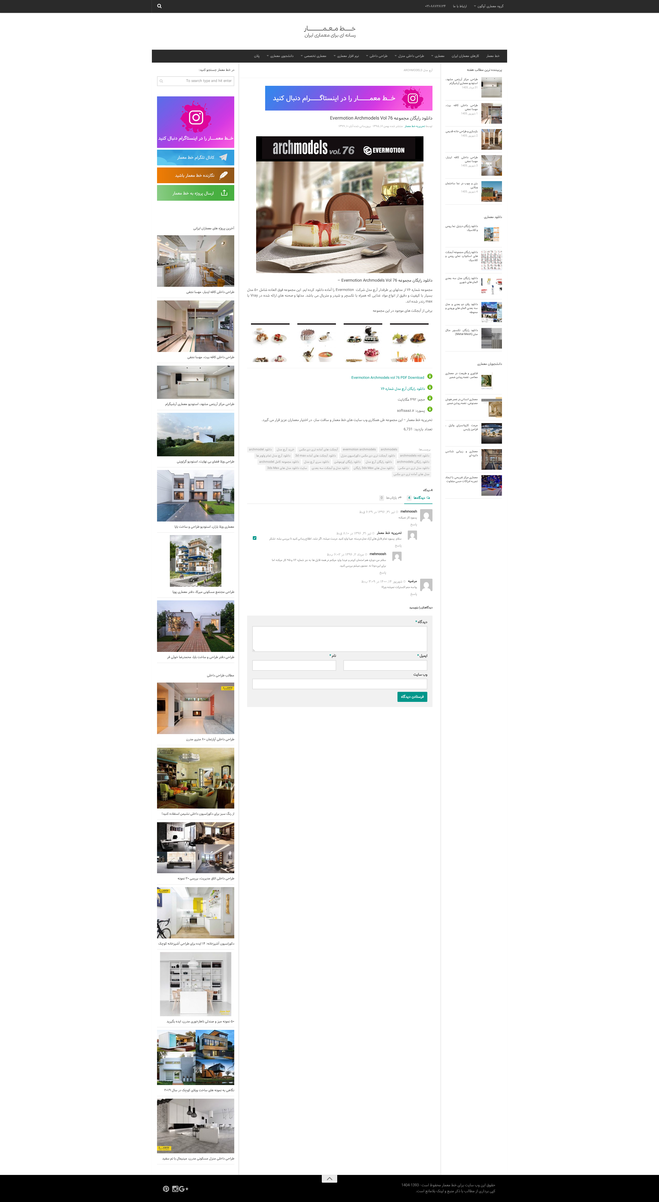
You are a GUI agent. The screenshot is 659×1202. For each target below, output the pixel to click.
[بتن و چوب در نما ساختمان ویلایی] (491, 191)
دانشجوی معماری (281, 56)
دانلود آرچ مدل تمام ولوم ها (273, 455)
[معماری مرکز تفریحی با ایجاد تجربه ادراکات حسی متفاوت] (491, 485)
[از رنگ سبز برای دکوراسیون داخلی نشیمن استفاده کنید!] (195, 778)
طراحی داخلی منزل (411, 56)
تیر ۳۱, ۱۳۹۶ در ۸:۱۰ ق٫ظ (353, 533)
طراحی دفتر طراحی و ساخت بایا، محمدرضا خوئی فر (200, 657)
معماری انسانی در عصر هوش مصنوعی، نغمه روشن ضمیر (461, 401)
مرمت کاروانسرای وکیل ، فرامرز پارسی (461, 427)
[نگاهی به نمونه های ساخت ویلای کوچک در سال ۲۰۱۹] (195, 1057)
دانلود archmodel (260, 449)
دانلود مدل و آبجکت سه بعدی (330, 468)
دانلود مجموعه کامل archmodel (279, 462)
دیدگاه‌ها (416, 498)
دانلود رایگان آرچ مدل (379, 462)
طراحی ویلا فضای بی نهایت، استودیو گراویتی (205, 462)
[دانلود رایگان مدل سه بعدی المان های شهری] (491, 286)
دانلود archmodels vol (414, 455)
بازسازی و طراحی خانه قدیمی (462, 131)
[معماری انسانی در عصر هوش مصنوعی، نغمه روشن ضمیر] (491, 407)
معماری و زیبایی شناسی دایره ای (461, 453)
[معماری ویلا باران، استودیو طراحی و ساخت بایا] (195, 496)
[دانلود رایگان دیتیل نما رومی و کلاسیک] (491, 234)
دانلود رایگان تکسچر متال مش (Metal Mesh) (461, 332)
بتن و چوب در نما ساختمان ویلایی (461, 185)
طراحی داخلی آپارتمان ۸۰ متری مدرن (210, 739)
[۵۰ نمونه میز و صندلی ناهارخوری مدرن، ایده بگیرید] (195, 984)
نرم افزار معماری (348, 56)
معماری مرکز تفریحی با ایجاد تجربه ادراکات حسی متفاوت (461, 479)
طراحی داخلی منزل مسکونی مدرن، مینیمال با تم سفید (198, 1159)
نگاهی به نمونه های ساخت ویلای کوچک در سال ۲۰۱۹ (199, 1090)
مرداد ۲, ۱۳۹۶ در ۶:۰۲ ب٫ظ (345, 555)
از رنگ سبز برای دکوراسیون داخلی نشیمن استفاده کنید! (198, 814)
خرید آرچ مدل (285, 449)
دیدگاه (421, 622)
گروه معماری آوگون (491, 6)
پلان (256, 56)
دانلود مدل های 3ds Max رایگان (374, 468)
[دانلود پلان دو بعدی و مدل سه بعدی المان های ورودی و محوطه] (491, 312)
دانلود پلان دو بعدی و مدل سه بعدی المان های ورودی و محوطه (461, 308)
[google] (184, 1188)
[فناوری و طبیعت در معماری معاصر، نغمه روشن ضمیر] (491, 381)
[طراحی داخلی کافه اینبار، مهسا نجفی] (195, 261)
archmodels (389, 449)
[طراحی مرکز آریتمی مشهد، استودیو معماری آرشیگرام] (195, 382)
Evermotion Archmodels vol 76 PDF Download (387, 378)
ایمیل (422, 656)
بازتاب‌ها (389, 498)
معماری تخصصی (315, 56)
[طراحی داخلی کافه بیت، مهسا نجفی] (195, 326)
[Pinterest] (166, 1188)
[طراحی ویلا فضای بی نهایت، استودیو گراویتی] (195, 434)
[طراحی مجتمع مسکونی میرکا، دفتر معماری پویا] (195, 561)
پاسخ (413, 524)
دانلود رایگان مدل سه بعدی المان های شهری (461, 280)
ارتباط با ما (460, 6)
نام (333, 656)
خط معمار (493, 56)
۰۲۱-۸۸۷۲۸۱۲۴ (435, 6)
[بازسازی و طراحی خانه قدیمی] (491, 139)
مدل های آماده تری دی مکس (411, 474)
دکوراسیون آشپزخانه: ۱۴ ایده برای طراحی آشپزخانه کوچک (196, 944)
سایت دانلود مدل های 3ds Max (287, 468)
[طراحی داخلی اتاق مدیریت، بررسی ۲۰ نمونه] (195, 847)
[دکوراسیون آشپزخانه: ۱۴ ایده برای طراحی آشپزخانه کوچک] (195, 912)
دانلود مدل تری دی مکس (413, 468)
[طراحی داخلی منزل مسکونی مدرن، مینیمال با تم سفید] (195, 1126)
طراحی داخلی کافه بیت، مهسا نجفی (210, 357)
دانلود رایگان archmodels (413, 462)
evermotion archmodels (359, 449)
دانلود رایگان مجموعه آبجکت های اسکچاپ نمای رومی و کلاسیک (461, 256)
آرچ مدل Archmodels (418, 70)
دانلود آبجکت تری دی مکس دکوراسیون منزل (368, 455)
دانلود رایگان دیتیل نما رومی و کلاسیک (461, 228)
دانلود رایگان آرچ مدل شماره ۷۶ (403, 389)
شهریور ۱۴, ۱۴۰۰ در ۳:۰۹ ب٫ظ (381, 582)
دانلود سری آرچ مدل (316, 462)
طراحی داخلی (378, 56)
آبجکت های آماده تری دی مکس (318, 449)
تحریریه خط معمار (415, 126)
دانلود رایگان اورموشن (347, 462)
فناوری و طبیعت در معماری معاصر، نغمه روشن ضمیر (461, 375)
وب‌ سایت (420, 675)
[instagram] (175, 1188)
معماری (440, 56)
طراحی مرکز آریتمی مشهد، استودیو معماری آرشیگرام (199, 404)
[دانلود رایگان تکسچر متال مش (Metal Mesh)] (491, 338)
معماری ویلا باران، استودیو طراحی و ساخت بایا (204, 527)
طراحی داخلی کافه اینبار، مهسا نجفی (210, 292)
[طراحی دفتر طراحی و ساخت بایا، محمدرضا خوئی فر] (195, 626)
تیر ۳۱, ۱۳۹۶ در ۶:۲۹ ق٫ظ (377, 512)
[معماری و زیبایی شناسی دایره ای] (491, 459)
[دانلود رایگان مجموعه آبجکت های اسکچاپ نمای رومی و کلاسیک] (491, 260)
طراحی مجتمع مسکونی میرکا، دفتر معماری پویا (203, 592)
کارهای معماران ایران (465, 56)
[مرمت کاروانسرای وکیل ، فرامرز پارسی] (491, 433)
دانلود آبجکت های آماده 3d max (315, 455)
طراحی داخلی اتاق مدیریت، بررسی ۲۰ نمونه (206, 878)
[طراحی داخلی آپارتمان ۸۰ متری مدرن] (195, 708)
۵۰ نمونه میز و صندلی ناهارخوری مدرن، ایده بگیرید (200, 1021)
